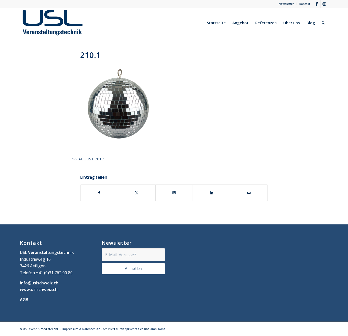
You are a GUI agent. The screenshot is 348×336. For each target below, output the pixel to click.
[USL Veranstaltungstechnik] (52, 23)
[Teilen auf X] (136, 193)
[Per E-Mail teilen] (248, 193)
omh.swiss (157, 329)
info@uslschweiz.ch (39, 283)
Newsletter (286, 4)
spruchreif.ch (134, 329)
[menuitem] (286, 4)
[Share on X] (174, 193)
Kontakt (304, 4)
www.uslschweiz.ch (39, 289)
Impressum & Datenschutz (81, 329)
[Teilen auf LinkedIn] (211, 193)
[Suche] (323, 23)
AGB (24, 299)
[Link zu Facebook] (316, 4)
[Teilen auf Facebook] (99, 193)
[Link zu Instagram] (324, 4)
